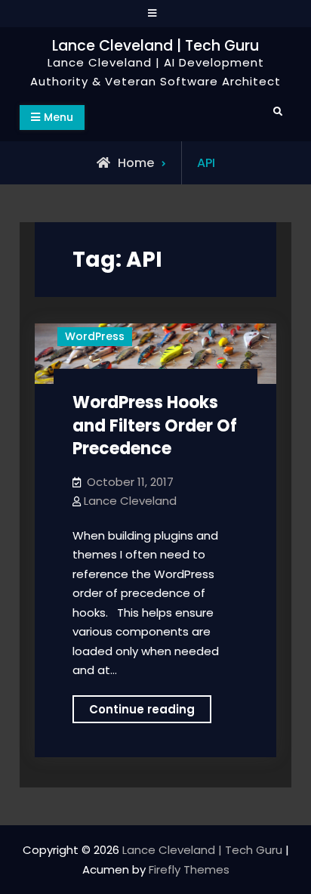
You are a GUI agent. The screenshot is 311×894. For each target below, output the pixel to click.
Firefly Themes (189, 869)
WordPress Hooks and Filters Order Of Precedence (154, 425)
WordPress (95, 336)
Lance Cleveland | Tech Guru (155, 46)
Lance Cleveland (130, 501)
